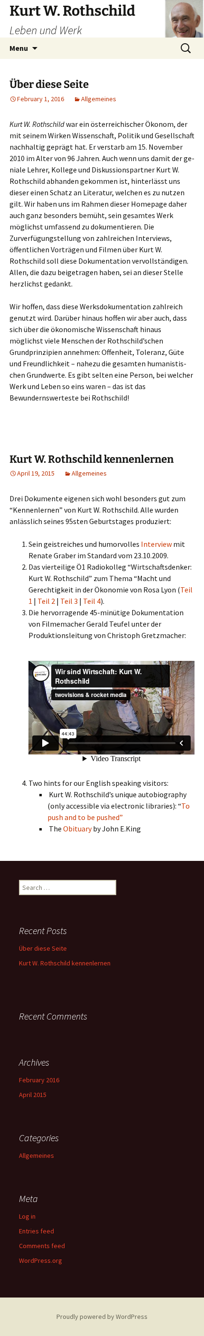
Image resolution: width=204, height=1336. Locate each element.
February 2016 (39, 1080)
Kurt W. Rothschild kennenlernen (91, 459)
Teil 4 (92, 601)
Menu (18, 48)
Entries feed (36, 1231)
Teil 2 (46, 601)
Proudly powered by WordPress (102, 1316)
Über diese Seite (49, 84)
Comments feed (42, 1245)
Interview (156, 544)
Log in (27, 1216)
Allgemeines (98, 99)
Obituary (77, 828)
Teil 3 (69, 601)
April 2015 (32, 1094)
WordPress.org (40, 1260)
